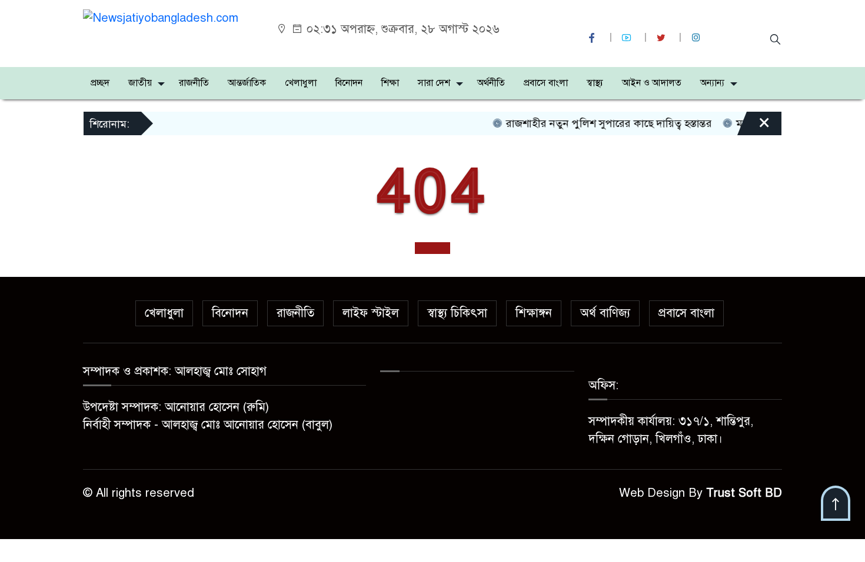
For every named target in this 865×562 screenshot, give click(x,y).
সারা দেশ (434, 83)
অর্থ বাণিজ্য (605, 313)
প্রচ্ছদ (100, 83)
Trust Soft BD (744, 493)
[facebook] (593, 38)
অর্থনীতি (491, 83)
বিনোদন (348, 83)
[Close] (753, 127)
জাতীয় (140, 83)
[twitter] (663, 38)
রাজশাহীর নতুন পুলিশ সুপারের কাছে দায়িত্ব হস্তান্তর (599, 123)
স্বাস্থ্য (595, 83)
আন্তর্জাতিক (247, 83)
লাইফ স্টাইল (370, 313)
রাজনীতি (194, 83)
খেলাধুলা (301, 83)
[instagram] (697, 38)
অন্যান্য (712, 83)
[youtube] (628, 38)
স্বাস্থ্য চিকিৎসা (457, 313)
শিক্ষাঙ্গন (533, 313)
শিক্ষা (390, 83)
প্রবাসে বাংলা (546, 83)
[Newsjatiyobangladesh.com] (160, 17)
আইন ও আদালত (651, 83)
